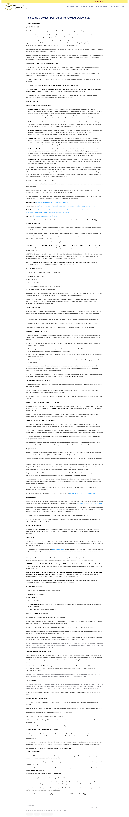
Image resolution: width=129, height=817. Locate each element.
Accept (29, 814)
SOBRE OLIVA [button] (115, 7)
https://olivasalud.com (58, 549)
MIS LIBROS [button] (70, 7)
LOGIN (122, 7)
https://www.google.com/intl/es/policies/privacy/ (82, 493)
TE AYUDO (106, 7)
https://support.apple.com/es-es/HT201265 (45, 216)
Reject (36, 814)
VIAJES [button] (91, 7)
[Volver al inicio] (16, 7)
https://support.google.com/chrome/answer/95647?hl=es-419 (51, 202)
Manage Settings (47, 814)
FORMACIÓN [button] (98, 7)
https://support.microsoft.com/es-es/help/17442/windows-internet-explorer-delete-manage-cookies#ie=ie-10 (65, 206)
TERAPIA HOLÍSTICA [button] (81, 7)
